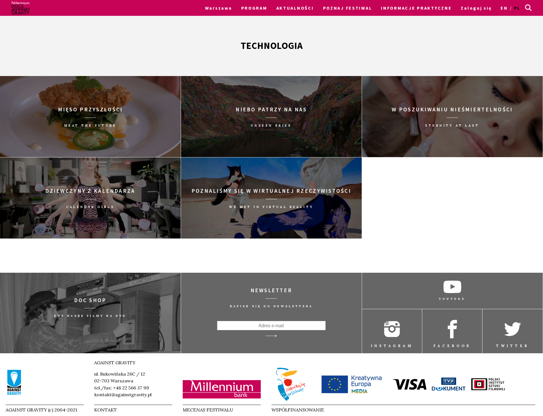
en (504, 8)
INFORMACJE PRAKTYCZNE (416, 8)
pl (517, 8)
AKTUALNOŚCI (295, 8)
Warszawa (218, 8)
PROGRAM (254, 8)
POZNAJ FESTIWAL (347, 8)
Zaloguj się (476, 8)
